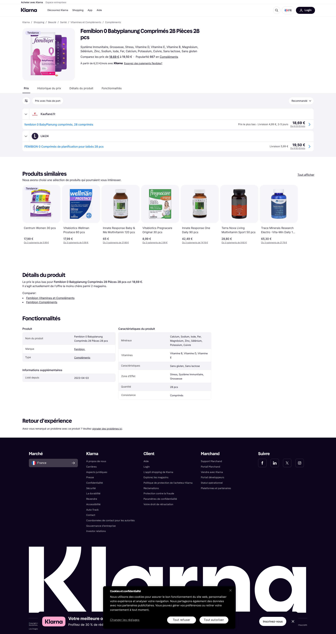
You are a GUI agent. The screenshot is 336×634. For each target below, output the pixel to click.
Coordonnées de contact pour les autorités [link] (110, 520)
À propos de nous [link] (96, 461)
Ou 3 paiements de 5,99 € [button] (36, 242)
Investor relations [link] (96, 531)
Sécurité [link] (91, 488)
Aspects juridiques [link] (96, 472)
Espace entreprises (56, 2)
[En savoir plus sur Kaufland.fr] (25, 114)
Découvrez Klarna (57, 10)
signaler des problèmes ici (107, 428)
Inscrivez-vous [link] (273, 621)
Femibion (79, 349)
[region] (169, 607)
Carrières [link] (91, 466)
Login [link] (147, 466)
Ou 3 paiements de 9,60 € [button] (234, 242)
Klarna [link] (26, 22)
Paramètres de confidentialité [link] (160, 498)
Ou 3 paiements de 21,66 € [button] (116, 242)
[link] (262, 463)
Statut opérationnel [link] (212, 482)
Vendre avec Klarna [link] (212, 472)
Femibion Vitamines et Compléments (50, 298)
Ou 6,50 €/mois (297, 148)
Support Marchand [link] (211, 461)
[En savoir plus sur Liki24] (25, 136)
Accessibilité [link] (93, 504)
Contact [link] (90, 515)
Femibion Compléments (41, 302)
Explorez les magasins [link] (156, 477)
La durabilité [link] (93, 493)
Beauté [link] (52, 22)
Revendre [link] (91, 498)
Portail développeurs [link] (212, 477)
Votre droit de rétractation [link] (158, 504)
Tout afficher (306, 174)
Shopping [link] (39, 22)
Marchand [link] (210, 454)
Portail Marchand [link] (210, 466)
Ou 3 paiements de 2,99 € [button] (154, 242)
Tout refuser (181, 620)
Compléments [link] (113, 22)
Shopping (77, 10)
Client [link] (149, 454)
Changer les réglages (124, 620)
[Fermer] (230, 590)
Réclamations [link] (151, 488)
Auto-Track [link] (92, 509)
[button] (288, 10)
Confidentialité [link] (94, 482)
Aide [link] (146, 461)
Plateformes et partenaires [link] (216, 488)
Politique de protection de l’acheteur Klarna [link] (168, 482)
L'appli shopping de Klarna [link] (158, 472)
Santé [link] (63, 22)
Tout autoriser (214, 620)
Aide (99, 10)
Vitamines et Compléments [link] (86, 22)
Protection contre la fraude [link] (159, 493)
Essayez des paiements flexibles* (143, 63)
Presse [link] (90, 477)
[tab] (26, 88)
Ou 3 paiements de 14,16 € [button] (195, 242)
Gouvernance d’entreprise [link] (101, 525)
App (90, 10)
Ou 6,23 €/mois (297, 126)
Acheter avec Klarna (32, 2)
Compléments (169, 56)
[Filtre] (26, 100)
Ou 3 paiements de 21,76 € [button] (274, 242)
